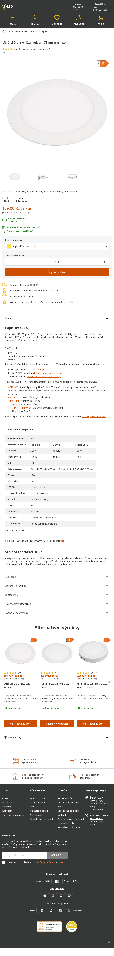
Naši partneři (8, 802)
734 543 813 (78, 4)
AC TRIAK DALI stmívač (19, 407)
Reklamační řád (65, 798)
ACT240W (13, 387)
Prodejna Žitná (14, 227)
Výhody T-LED (37, 798)
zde (62, 540)
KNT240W (13, 397)
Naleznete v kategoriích (17, 604)
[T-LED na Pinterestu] (69, 897)
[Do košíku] (57, 272)
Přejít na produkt (21, 723)
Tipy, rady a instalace (13, 814)
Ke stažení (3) (11, 595)
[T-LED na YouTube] (61, 897)
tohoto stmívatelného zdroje (48, 372)
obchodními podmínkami (43, 862)
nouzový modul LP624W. (94, 416)
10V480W (12, 390)
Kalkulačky (7, 810)
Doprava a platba (39, 802)
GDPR (61, 862)
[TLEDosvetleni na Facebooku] (45, 897)
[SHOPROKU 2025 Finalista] (51, 928)
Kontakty (6, 806)
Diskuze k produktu (15, 585)
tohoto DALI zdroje (34, 369)
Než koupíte (36, 814)
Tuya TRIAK (13, 400)
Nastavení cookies (67, 823)
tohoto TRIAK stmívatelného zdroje (44, 376)
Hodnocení (10, 576)
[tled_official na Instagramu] (53, 897)
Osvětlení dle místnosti (41, 819)
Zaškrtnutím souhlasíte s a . (35, 862)
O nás (5, 798)
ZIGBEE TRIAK (15, 404)
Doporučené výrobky (16, 613)
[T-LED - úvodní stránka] (14, 7)
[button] (13, 20)
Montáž (34, 806)
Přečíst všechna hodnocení (37, 48)
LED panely (13, 31)
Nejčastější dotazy (39, 810)
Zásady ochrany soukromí (71, 819)
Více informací (97, 809)
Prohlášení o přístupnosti (70, 827)
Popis (7, 318)
